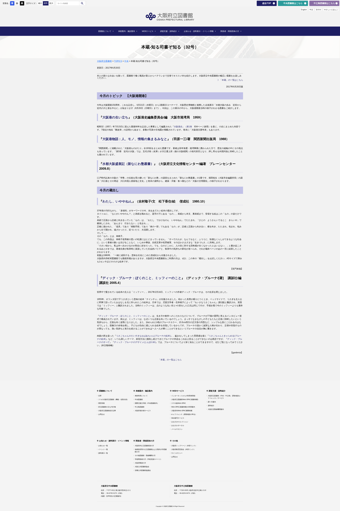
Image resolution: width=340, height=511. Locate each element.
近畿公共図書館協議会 (143, 470)
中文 (311, 10)
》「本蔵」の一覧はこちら (230, 80)
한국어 (318, 10)
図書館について (104, 31)
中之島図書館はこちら (324, 3)
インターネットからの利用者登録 (183, 396)
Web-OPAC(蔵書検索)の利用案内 (183, 407)
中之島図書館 (139, 407)
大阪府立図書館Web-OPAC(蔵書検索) (184, 399)
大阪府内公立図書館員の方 (144, 446)
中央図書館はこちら (293, 3)
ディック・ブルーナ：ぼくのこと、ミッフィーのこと (141, 278)
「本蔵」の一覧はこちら (170, 360)
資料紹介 (211, 406)
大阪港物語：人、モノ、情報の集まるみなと (134, 139)
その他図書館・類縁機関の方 (145, 455)
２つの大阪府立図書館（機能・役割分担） (113, 399)
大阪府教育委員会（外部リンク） (183, 449)
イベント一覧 (103, 449)
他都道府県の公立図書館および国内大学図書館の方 (151, 450)
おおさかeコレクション (179, 422)
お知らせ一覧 (103, 446)
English (304, 10)
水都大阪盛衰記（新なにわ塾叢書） (128, 164)
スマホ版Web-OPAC (178, 403)
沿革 (99, 396)
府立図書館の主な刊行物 (107, 407)
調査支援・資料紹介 (168, 31)
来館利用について (141, 396)
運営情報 (101, 403)
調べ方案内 (212, 402)
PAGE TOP (330, 493)
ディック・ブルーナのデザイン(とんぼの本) (135, 342)
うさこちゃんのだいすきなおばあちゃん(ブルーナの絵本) (143, 336)
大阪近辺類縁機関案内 (216, 409)
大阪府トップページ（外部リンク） (184, 446)
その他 (175, 441)
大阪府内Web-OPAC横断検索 (181, 411)
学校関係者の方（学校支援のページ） (148, 459)
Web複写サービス (177, 418)
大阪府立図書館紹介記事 (107, 411)
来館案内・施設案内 (126, 31)
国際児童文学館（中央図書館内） (147, 403)
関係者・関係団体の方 (229, 31)
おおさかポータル (177, 425)
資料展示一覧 (103, 453)
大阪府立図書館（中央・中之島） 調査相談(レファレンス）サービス (224, 397)
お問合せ (101, 414)
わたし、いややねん (117, 201)
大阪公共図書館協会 (142, 467)
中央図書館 (139, 399)
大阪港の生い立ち (115, 117)
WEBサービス (147, 31)
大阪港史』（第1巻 (183, 126)
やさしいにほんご (331, 10)
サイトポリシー (176, 453)
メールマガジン (176, 429)
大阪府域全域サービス (143, 411)
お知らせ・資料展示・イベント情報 (199, 31)
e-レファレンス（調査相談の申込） (184, 414)
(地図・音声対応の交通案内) (111, 496)
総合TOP (266, 3)
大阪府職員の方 (140, 463)
